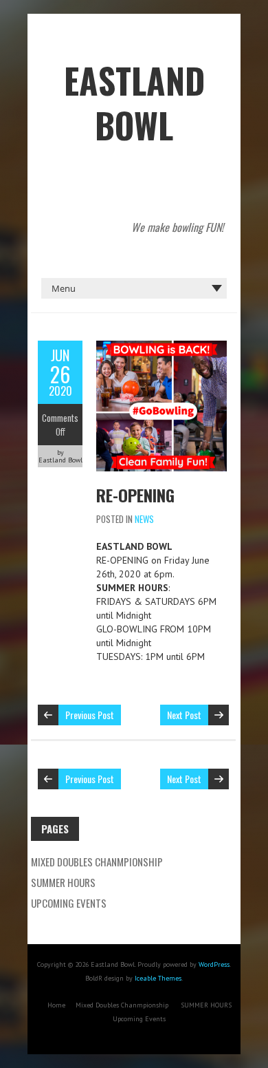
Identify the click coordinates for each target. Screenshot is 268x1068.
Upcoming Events (69, 902)
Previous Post (89, 714)
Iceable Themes (158, 978)
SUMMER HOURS (63, 882)
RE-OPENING (135, 494)
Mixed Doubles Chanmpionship (97, 861)
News (144, 519)
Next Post (184, 714)
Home (56, 1005)
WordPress (214, 964)
